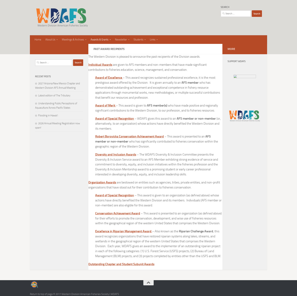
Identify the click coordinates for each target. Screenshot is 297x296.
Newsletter (121, 39)
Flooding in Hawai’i (48, 115)
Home (38, 39)
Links (152, 39)
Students (138, 39)
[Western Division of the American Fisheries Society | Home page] (62, 17)
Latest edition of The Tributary (54, 95)
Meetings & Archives (73, 39)
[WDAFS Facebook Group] (245, 77)
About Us (50, 39)
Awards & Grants (99, 39)
